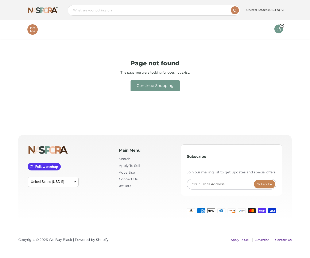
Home (130, 29)
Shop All (46, 29)
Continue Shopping (155, 85)
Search (125, 159)
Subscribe (264, 184)
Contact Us (164, 29)
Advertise (127, 172)
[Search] (235, 10)
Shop (145, 29)
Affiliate (185, 29)
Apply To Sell (129, 166)
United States (263, 10)
